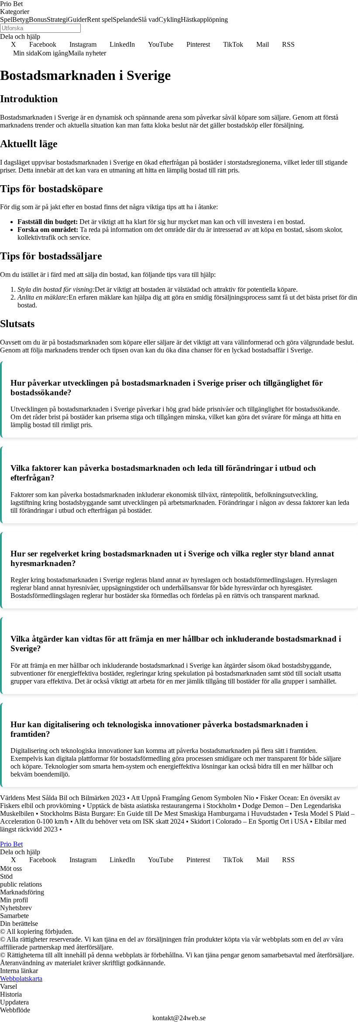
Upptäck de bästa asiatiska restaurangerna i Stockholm (161, 805)
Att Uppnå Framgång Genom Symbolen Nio (192, 797)
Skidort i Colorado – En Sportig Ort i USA (249, 821)
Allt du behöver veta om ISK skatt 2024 (129, 821)
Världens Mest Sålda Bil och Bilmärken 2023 (62, 797)
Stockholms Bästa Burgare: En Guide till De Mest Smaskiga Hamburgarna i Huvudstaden (164, 813)
